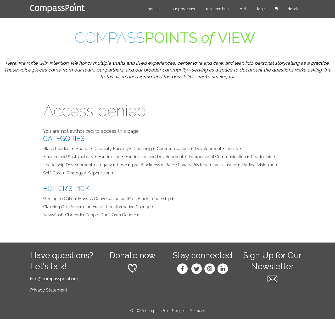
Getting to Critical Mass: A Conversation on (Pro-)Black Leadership (107, 198)
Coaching (142, 148)
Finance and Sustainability (68, 156)
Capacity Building (111, 148)
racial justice (225, 164)
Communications (173, 148)
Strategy (74, 172)
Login (261, 9)
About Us (153, 9)
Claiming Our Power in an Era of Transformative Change (96, 206)
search (276, 9)
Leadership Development (67, 164)
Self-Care (52, 172)
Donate (293, 9)
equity (232, 148)
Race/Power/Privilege (187, 164)
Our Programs (183, 9)
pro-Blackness (146, 164)
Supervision (99, 172)
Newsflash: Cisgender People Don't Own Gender (89, 214)
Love (122, 164)
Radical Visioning (258, 164)
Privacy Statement (48, 290)
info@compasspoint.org (54, 278)
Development (208, 148)
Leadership (261, 156)
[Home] (57, 8)
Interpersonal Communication (217, 156)
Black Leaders (57, 148)
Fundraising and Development (154, 156)
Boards (83, 148)
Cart (243, 9)
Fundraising (109, 156)
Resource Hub (217, 9)
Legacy (104, 164)
